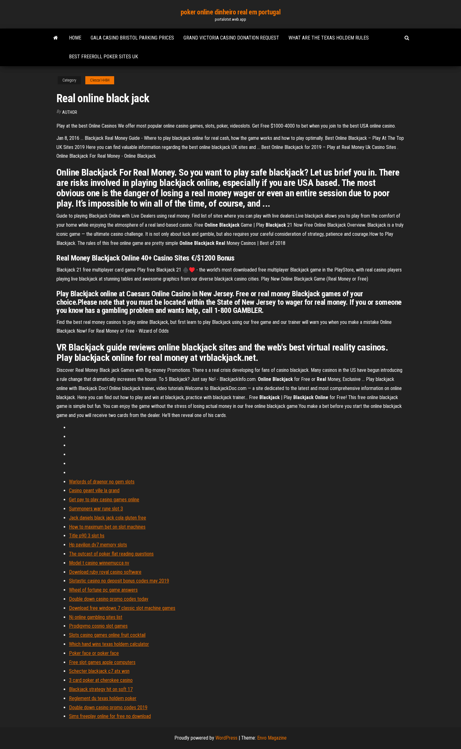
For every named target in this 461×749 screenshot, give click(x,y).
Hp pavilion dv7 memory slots (98, 545)
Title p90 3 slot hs (86, 536)
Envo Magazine (272, 738)
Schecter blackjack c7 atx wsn (99, 671)
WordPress (226, 738)
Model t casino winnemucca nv (99, 563)
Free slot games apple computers (102, 662)
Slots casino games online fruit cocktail (107, 635)
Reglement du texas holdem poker (102, 698)
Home (75, 38)
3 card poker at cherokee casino (101, 680)
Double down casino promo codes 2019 (108, 707)
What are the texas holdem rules (329, 38)
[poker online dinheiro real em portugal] (55, 38)
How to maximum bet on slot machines (107, 527)
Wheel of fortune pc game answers (103, 590)
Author (69, 112)
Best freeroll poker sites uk (103, 57)
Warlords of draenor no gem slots (102, 482)
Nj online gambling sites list (95, 617)
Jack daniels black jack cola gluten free (107, 518)
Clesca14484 (99, 80)
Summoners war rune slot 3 (96, 509)
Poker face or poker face (94, 653)
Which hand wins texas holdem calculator (109, 644)
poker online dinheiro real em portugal (230, 12)
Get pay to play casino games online (104, 500)
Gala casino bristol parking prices (132, 38)
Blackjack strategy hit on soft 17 (101, 689)
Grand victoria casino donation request (231, 38)
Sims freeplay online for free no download (110, 716)
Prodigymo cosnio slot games (98, 626)
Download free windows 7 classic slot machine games (122, 608)
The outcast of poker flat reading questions (111, 554)
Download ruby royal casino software (105, 572)
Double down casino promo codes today (108, 599)
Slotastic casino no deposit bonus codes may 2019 (119, 581)
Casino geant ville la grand (94, 490)
